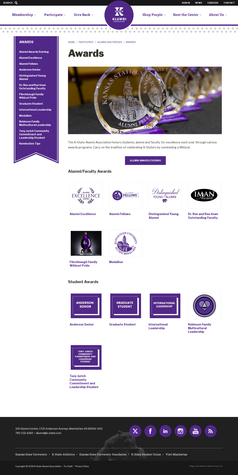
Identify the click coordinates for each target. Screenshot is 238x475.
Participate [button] (53, 14)
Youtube (196, 431)
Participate (86, 42)
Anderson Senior (82, 324)
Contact (229, 2)
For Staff (68, 466)
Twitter (135, 431)
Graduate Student (122, 324)
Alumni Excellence (83, 214)
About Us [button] (216, 14)
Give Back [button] (82, 14)
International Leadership (158, 326)
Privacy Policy (82, 466)
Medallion (116, 262)
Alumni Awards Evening (34, 51)
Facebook (150, 431)
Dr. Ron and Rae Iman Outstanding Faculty (203, 215)
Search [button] (8, 2)
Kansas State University (31, 454)
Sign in (186, 2)
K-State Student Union (146, 454)
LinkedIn (165, 431)
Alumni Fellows (119, 214)
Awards (26, 42)
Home (71, 42)
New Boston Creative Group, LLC (209, 466)
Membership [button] (22, 14)
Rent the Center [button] (185, 14)
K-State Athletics (63, 454)
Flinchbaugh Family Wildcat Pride (83, 263)
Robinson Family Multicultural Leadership (199, 328)
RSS (211, 431)
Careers (212, 2)
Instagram (181, 431)
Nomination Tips (29, 143)
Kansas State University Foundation (103, 454)
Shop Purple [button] (152, 14)
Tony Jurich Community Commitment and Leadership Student (84, 381)
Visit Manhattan (176, 454)
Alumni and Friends (109, 42)
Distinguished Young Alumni (32, 77)
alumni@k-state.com (48, 433)
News (198, 2)
